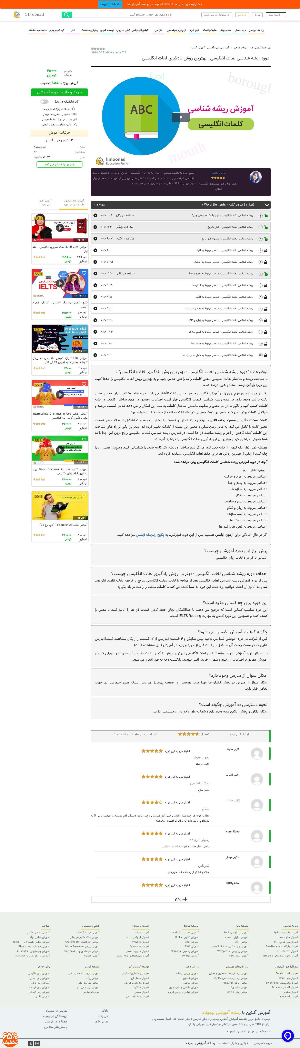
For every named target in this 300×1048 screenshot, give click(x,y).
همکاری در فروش (56, 1021)
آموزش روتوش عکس (38, 933)
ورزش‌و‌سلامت (89, 30)
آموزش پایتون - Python (285, 933)
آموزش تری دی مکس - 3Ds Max (32, 956)
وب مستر (240, 30)
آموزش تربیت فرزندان (88, 987)
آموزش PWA (192, 947)
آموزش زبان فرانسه (39, 987)
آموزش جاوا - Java (288, 937)
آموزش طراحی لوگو (40, 937)
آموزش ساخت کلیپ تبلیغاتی (84, 937)
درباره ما (103, 1016)
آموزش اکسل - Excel (287, 974)
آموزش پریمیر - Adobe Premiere (81, 947)
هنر (73, 30)
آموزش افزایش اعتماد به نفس (83, 974)
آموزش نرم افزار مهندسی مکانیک (231, 978)
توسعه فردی (107, 30)
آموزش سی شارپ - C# (286, 942)
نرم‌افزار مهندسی (176, 30)
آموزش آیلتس (198, 48)
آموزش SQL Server (287, 951)
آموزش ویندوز (290, 992)
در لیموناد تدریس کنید (216, 15)
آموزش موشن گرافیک (88, 933)
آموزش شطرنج (191, 978)
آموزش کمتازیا (91, 956)
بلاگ (105, 1010)
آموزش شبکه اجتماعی (137, 997)
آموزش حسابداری (139, 978)
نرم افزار (194, 30)
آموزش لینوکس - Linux (136, 937)
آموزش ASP (241, 942)
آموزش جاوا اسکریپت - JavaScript (230, 947)
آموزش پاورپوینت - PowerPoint (281, 983)
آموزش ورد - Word (288, 978)
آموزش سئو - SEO (238, 956)
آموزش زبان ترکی (40, 983)
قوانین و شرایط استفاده (233, 1043)
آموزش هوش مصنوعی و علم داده (280, 956)
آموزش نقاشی (191, 983)
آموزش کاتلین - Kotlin (187, 937)
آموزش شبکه (142, 933)
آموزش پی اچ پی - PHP (236, 933)
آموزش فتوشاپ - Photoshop (34, 947)
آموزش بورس (142, 992)
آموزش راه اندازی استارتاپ (135, 974)
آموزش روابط (92, 978)
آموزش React (191, 942)
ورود (257, 15)
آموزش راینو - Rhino (237, 992)
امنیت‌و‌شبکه (210, 30)
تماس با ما (101, 1021)
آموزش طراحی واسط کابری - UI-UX (31, 942)
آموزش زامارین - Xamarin (185, 951)
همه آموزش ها (259, 48)
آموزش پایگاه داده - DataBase (282, 947)
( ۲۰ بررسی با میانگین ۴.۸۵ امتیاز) (109, 52)
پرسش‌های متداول (55, 1027)
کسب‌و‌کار (225, 30)
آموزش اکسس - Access (285, 987)
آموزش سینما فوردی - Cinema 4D (81, 951)
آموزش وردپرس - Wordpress (232, 951)
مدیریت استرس (91, 992)
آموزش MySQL (190, 956)
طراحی (158, 30)
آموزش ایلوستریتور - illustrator (33, 951)
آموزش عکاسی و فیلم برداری (184, 987)
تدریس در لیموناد (56, 1010)
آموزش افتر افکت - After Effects (82, 942)
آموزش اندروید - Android (185, 933)
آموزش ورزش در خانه (187, 974)
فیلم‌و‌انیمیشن (140, 30)
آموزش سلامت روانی (88, 983)
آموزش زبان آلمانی (40, 978)
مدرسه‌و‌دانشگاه (38, 30)
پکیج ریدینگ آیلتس (150, 535)
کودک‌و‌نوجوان (57, 30)
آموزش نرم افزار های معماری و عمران (228, 974)
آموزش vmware (140, 942)
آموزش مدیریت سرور (138, 951)
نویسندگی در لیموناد (54, 1016)
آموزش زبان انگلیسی (218, 48)
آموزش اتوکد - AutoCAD (235, 983)
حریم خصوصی (263, 1043)
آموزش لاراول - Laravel (236, 937)
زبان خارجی (123, 30)
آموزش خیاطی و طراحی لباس (183, 992)
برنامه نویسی (256, 30)
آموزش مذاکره (141, 987)
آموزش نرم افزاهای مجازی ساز (133, 956)
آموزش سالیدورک (239, 987)
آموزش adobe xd (288, 997)
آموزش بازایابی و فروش (136, 983)
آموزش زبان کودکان (39, 992)
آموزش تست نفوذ (139, 947)
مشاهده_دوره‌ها (110, 4)
